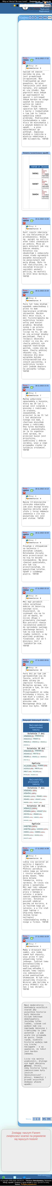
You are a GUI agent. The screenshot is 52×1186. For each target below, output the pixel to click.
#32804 (34, 774)
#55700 (28, 814)
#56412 (30, 808)
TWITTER (19, 1178)
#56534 (35, 742)
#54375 (28, 838)
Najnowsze (44, 11)
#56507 (36, 739)
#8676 (39, 768)
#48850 (40, 832)
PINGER (28, 1178)
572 (45, 17)
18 (35, 670)
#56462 (38, 814)
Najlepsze (44, 9)
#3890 (42, 766)
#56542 (39, 736)
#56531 (38, 817)
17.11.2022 (39, 588)
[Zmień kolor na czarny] (17, 5)
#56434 (29, 751)
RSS (48, 2)
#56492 (29, 799)
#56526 (27, 745)
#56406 (39, 751)
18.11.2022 (39, 291)
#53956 (39, 835)
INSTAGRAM (8, 1178)
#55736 (27, 760)
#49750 (30, 829)
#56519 (27, 742)
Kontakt (39, 2)
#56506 (28, 802)
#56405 (44, 756)
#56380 (27, 757)
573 (49, 17)
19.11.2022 (39, 58)
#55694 (30, 811)
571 (40, 17)
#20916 (28, 769)
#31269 (37, 771)
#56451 (35, 757)
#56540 (30, 790)
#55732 (36, 754)
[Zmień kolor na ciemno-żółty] (14, 5)
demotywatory (38, 1180)
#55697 (41, 811)
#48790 (30, 826)
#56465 (28, 754)
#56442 (44, 742)
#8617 (28, 771)
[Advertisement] (10, 564)
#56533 (28, 739)
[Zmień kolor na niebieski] (12, 5)
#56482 (42, 796)
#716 (27, 774)
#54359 (28, 835)
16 (35, 858)
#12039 (30, 766)
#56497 (40, 799)
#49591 (29, 832)
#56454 (30, 793)
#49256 (42, 829)
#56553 (29, 736)
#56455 (29, 796)
